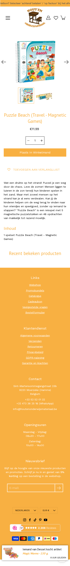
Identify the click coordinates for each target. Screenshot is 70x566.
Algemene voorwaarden (35, 335)
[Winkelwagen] (63, 18)
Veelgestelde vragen (35, 307)
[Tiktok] (35, 519)
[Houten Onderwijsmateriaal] (35, 17)
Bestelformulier (35, 312)
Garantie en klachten (35, 363)
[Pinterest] (40, 519)
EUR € (46, 510)
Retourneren (35, 346)
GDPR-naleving (35, 357)
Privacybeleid (35, 352)
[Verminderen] (28, 140)
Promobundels (35, 290)
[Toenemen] (41, 140)
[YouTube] (45, 519)
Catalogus (35, 295)
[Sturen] (59, 488)
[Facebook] (30, 519)
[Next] (66, 62)
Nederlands (22, 510)
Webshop (35, 284)
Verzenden (35, 341)
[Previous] (3, 62)
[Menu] (8, 18)
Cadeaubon (35, 301)
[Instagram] (24, 519)
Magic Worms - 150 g (35, 553)
